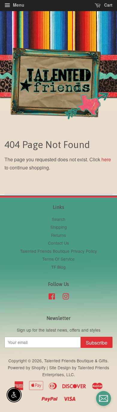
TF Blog (58, 267)
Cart (107, 5)
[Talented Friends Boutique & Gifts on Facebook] (51, 297)
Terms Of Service (58, 259)
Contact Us (58, 243)
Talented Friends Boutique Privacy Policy (58, 251)
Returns (58, 235)
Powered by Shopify (27, 367)
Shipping (58, 227)
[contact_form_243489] (103, 398)
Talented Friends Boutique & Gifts (75, 361)
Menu (18, 5)
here (106, 159)
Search (58, 219)
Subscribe (96, 342)
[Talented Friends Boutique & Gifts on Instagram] (65, 297)
